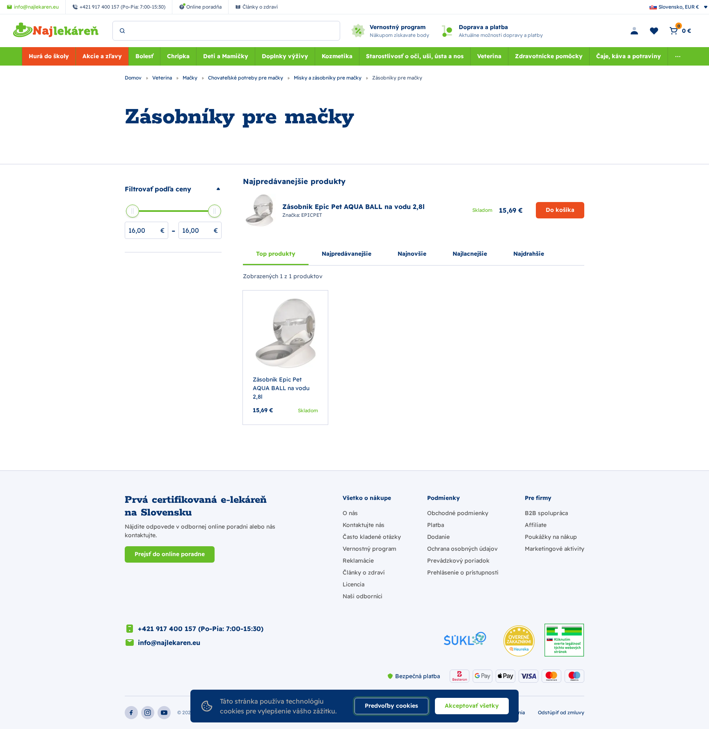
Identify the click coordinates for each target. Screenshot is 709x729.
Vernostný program (369, 548)
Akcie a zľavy (102, 56)
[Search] (122, 30)
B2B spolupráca (546, 513)
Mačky (191, 78)
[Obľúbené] (654, 31)
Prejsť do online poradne (170, 554)
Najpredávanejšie (346, 253)
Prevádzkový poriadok (458, 560)
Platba (435, 525)
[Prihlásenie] (634, 31)
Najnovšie (412, 253)
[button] (173, 188)
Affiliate (536, 525)
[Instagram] (147, 712)
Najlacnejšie (470, 253)
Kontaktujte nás (363, 525)
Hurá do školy (49, 56)
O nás (350, 513)
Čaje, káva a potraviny (628, 56)
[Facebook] (131, 712)
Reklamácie (358, 560)
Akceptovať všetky (472, 705)
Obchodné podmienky (457, 513)
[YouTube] (164, 712)
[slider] (132, 211)
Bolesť (144, 56)
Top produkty (275, 253)
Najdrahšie (528, 253)
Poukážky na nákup (551, 537)
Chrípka (178, 56)
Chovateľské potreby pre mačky (246, 78)
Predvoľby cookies (391, 705)
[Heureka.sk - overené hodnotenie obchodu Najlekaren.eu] (519, 640)
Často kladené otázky (372, 537)
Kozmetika (337, 56)
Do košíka (560, 209)
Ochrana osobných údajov (462, 548)
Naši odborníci (362, 596)
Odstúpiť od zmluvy (561, 712)
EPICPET (311, 215)
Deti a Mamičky (225, 56)
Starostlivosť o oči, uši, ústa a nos (415, 56)
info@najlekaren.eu (169, 642)
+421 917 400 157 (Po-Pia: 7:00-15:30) (200, 629)
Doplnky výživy (285, 56)
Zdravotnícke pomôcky (549, 56)
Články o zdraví (363, 572)
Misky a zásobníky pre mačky (328, 78)
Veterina (489, 56)
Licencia (353, 584)
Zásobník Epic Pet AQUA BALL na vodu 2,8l (281, 388)
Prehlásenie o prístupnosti (463, 572)
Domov (134, 78)
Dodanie (438, 537)
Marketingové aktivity (554, 548)
